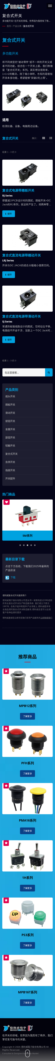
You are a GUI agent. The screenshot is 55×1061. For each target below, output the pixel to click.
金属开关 (10, 429)
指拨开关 (10, 470)
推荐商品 (27, 657)
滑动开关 (10, 413)
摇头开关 (10, 396)
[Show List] (51, 138)
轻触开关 (10, 445)
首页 (9, 26)
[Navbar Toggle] (50, 6)
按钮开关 (10, 421)
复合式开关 (28, 26)
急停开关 (10, 462)
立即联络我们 (46, 618)
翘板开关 (10, 404)
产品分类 (17, 26)
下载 (12, 577)
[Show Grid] (44, 138)
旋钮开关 (10, 437)
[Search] (49, 372)
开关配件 (10, 478)
